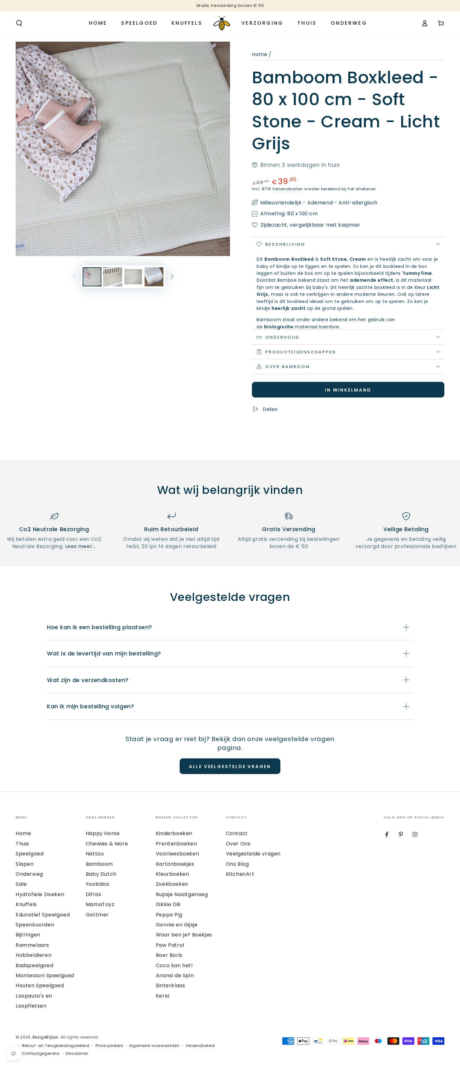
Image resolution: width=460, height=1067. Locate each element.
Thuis (22, 843)
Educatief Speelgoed (43, 914)
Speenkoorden (35, 924)
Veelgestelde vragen (253, 853)
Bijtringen (28, 934)
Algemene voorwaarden (154, 1045)
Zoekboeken (172, 884)
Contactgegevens (41, 1053)
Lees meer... (80, 546)
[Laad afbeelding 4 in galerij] (154, 276)
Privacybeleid (109, 1045)
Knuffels (26, 904)
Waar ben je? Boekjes (184, 934)
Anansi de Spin (175, 975)
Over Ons (238, 843)
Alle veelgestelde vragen (230, 766)
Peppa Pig (169, 914)
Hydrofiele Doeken (40, 894)
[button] (19, 23)
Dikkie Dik (168, 904)
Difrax (93, 894)
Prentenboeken (176, 843)
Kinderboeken (174, 833)
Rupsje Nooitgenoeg (182, 894)
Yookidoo (98, 884)
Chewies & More (107, 843)
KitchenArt (240, 874)
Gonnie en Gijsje (177, 924)
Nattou (95, 853)
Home (259, 54)
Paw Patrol (170, 945)
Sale (21, 884)
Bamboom (99, 864)
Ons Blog (237, 864)
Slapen (25, 864)
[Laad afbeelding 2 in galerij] (112, 276)
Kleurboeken (172, 874)
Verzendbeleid (200, 1045)
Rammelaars (32, 945)
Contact (237, 833)
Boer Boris (169, 955)
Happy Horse (103, 833)
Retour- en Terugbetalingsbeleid (55, 1045)
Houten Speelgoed (40, 985)
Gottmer (97, 914)
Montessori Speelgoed (45, 975)
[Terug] (74, 277)
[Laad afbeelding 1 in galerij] (92, 276)
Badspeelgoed (34, 965)
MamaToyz (100, 904)
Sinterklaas (170, 985)
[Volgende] (172, 277)
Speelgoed (29, 853)
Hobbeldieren (33, 955)
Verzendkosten (287, 189)
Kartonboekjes (175, 864)
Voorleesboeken (177, 853)
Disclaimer (77, 1053)
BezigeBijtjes (46, 1037)
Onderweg (29, 874)
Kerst (163, 995)
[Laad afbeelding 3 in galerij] (133, 276)
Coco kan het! (174, 965)
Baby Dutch (101, 874)
